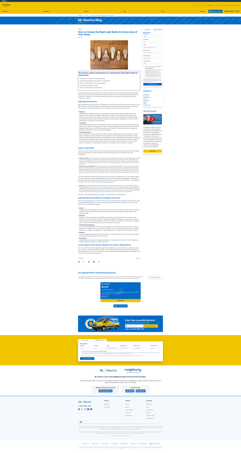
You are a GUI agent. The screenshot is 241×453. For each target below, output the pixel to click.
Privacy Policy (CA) (115, 443)
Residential (148, 29)
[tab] (232, 5)
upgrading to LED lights (98, 194)
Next (137, 258)
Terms (148, 75)
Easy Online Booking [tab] (216, 11)
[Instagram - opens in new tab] (85, 409)
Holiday (145, 99)
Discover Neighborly (105, 391)
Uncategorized (146, 105)
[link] (99, 262)
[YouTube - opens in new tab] (91, 409)
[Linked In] (94, 262)
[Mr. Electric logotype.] (108, 370)
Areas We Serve (150, 418)
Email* (144, 44)
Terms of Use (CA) (95, 443)
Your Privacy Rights (155, 443)
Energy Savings (147, 97)
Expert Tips (149, 404)
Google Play (141, 391)
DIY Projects (146, 94)
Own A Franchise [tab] (221, 5)
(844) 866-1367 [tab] (232, 11)
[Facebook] (79, 262)
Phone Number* (146, 50)
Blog (147, 407)
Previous (82, 258)
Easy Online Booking (121, 306)
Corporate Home (150, 415)
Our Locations (149, 409)
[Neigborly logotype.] (133, 370)
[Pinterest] (89, 262)
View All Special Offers (154, 277)
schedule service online (94, 253)
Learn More (152, 151)
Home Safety (146, 100)
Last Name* (145, 39)
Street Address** (146, 55)
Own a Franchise (129, 409)
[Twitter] (84, 262)
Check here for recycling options (104, 182)
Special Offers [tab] (212, 5)
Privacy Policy (153, 75)
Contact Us (128, 412)
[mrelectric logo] (89, 402)
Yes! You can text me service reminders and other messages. (94, 351)
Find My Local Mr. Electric (150, 326)
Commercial (158, 29)
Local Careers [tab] (197, 5)
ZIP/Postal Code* (146, 61)
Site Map (148, 412)
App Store (130, 391)
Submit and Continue (152, 84)
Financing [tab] (204, 5)
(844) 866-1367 (138, 329)
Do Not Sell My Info (143, 443)
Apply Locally (128, 415)
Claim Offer (120, 300)
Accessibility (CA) (133, 443)
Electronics (146, 96)
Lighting (80, 29)
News (144, 103)
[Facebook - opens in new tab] (79, 409)
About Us (127, 407)
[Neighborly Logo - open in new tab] (4, 1)
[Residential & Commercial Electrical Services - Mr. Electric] (6, 5)
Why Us (127, 404)
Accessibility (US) (124, 443)
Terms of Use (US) (85, 443)
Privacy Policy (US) (105, 443)
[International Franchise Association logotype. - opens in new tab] (80, 422)
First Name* (145, 34)
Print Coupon (105, 296)
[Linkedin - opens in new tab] (88, 409)
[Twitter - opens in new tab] (82, 409)
